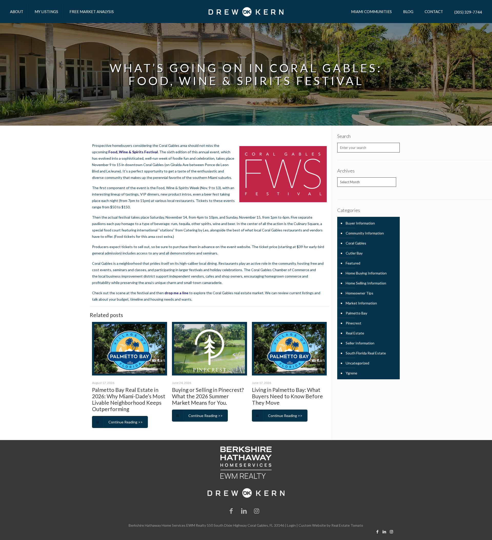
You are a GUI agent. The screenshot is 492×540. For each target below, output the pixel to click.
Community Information (365, 233)
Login (291, 525)
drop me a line (176, 293)
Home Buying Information (366, 273)
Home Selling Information (366, 283)
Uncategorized (357, 363)
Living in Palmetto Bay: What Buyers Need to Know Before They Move (287, 396)
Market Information (361, 303)
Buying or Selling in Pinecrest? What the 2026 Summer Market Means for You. (208, 396)
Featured (353, 263)
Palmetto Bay (356, 313)
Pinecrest (353, 323)
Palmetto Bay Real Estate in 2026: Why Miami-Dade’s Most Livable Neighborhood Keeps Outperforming (128, 399)
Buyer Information (360, 223)
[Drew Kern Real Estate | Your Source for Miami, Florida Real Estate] (246, 11)
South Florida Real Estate (366, 353)
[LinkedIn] (244, 510)
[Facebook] (231, 510)
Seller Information (360, 343)
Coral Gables (356, 243)
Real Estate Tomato (347, 525)
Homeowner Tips (359, 293)
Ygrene (351, 373)
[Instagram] (256, 510)
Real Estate (355, 333)
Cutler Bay (354, 253)
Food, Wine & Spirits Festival (133, 152)
